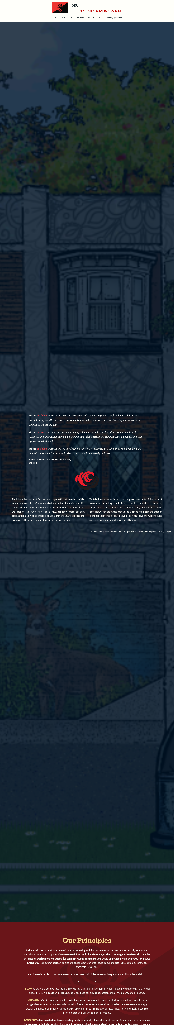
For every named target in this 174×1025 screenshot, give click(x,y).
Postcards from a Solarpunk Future (123, 532)
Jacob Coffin (143, 532)
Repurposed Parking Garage (159, 532)
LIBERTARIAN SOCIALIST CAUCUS (97, 11)
